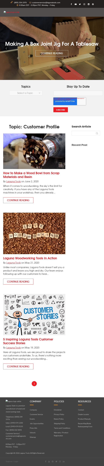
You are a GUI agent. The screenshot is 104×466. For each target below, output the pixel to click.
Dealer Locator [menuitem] (83, 414)
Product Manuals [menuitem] (84, 419)
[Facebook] (45, 461)
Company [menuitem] (35, 401)
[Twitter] (56, 461)
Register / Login (12, 461)
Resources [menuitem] (84, 401)
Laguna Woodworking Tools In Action (30, 258)
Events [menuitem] (32, 419)
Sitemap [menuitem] (33, 437)
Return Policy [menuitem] (59, 419)
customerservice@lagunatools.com (16, 437)
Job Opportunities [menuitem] (37, 423)
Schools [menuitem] (33, 433)
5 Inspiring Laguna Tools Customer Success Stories (28, 341)
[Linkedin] (64, 461)
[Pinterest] (53, 461)
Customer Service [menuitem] (36, 414)
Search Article (81, 126)
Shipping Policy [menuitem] (59, 423)
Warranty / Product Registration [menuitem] (61, 434)
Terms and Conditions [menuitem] (62, 428)
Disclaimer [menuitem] (58, 410)
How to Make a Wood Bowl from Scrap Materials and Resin (31, 174)
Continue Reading (52, 53)
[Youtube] (49, 461)
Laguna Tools (13, 181)
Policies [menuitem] (59, 401)
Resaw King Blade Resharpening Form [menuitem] (85, 425)
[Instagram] (60, 461)
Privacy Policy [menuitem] (59, 414)
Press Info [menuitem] (33, 428)
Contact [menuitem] (81, 410)
